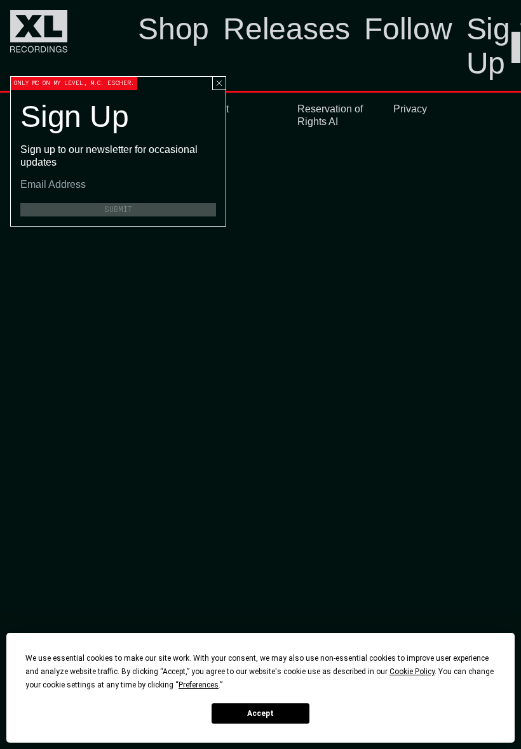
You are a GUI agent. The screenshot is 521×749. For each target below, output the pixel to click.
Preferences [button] (199, 684)
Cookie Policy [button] (412, 671)
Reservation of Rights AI (330, 115)
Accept (260, 713)
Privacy (410, 108)
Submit (118, 209)
